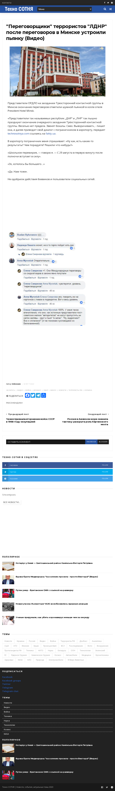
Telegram (7, 687)
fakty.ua (51, 133)
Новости (8, 641)
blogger (103, 442)
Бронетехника (102, 655)
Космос (58, 655)
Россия (32, 641)
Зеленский (100, 650)
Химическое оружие (40, 655)
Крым (36, 646)
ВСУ (63, 646)
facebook (91, 442)
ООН (73, 650)
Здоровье (8, 660)
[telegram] (112, 3)
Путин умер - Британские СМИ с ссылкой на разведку (44, 590)
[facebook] (104, 3)
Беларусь (62, 650)
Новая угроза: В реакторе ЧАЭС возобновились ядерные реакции (52, 604)
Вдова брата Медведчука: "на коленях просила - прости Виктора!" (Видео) (57, 576)
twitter (59, 472)
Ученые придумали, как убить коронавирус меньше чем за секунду (52, 617)
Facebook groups (11, 680)
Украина (20, 641)
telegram (59, 479)
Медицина (86, 655)
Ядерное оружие (19, 655)
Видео (43, 641)
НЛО (29, 660)
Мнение (25, 646)
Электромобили (56, 660)
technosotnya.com (18, 133)
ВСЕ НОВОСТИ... (11, 502)
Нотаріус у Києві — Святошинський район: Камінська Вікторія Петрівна (54, 563)
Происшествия (49, 646)
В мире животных (76, 660)
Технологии (85, 650)
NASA (20, 660)
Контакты (6, 3)
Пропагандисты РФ (13, 650)
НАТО (40, 650)
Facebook (7, 677)
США (6, 646)
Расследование (76, 646)
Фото (89, 646)
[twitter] (108, 3)
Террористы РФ (68, 641)
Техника (30, 650)
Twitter (6, 684)
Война (53, 641)
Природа (40, 660)
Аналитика (97, 641)
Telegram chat (10, 691)
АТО (15, 646)
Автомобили (71, 655)
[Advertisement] (57, 206)
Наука (50, 650)
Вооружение (102, 646)
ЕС (5, 655)
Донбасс (83, 641)
